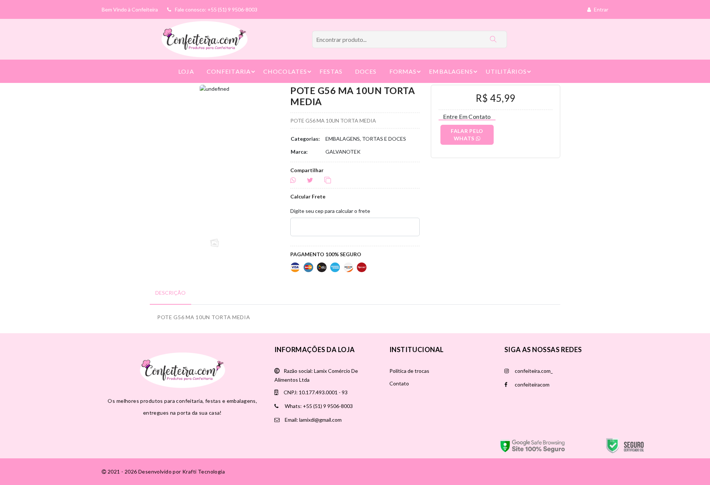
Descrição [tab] (170, 293)
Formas (403, 71)
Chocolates (285, 71)
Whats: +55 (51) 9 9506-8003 (318, 406)
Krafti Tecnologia (203, 471)
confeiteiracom (532, 384)
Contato (399, 383)
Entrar (600, 9)
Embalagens (451, 71)
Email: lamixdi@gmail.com (313, 420)
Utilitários (506, 71)
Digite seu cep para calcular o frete (330, 211)
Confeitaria (229, 71)
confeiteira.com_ (533, 371)
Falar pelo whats (467, 134)
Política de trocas (409, 371)
